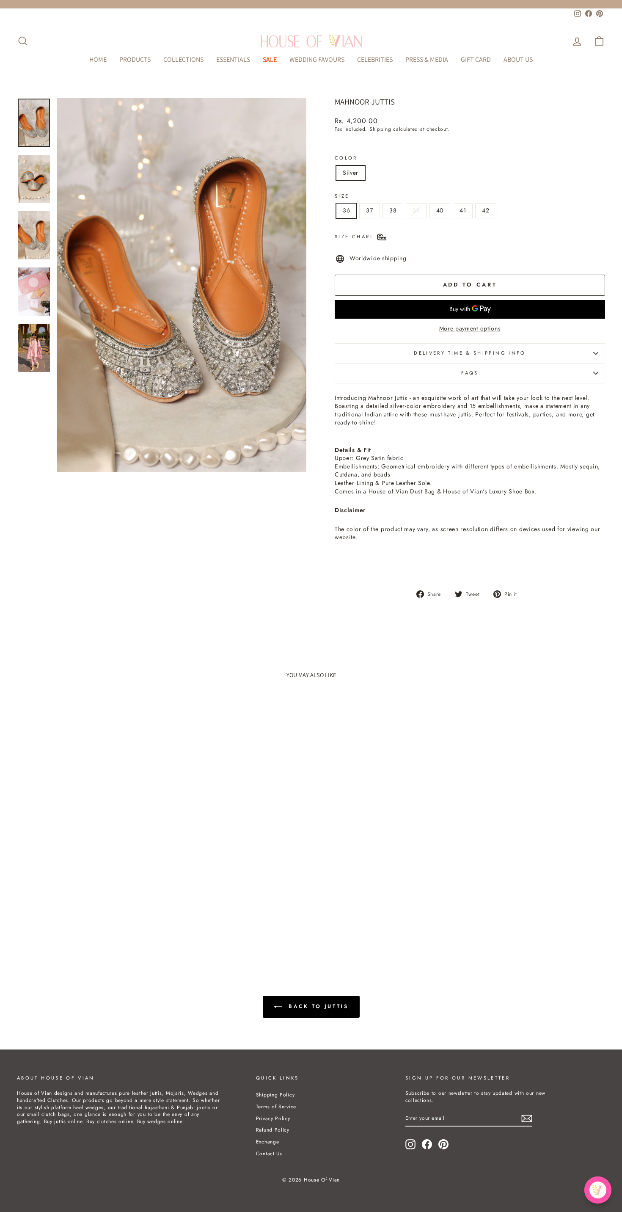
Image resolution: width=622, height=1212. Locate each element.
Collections (183, 59)
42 (485, 210)
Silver (350, 172)
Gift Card (476, 59)
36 (346, 210)
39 (416, 210)
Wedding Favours (316, 59)
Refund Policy (272, 1129)
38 (392, 210)
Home (98, 59)
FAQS (469, 372)
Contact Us (269, 1153)
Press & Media (426, 59)
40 (439, 210)
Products (135, 59)
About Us (518, 59)
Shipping (380, 129)
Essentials (233, 59)
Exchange (267, 1141)
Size (342, 196)
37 (369, 210)
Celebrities (375, 59)
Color (346, 158)
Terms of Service (276, 1106)
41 (463, 210)
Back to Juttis (317, 1006)
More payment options (470, 329)
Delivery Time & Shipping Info (470, 353)
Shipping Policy (275, 1094)
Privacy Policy (273, 1118)
